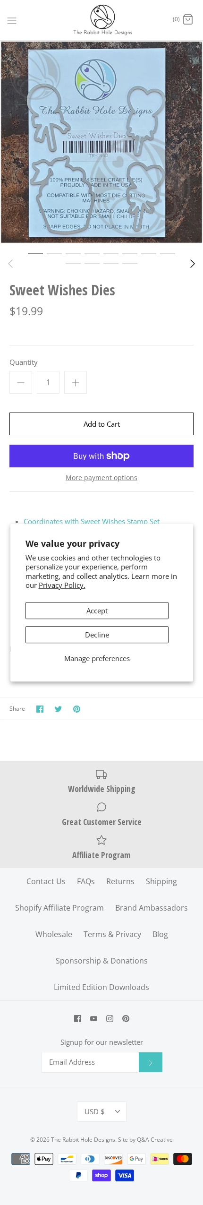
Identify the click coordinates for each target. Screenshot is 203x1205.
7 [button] (148, 253)
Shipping (161, 881)
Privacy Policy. (62, 585)
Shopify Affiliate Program (59, 908)
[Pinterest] (125, 1018)
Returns (120, 881)
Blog (160, 934)
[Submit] (150, 1062)
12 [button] (129, 262)
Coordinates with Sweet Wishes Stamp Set (92, 521)
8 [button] (167, 253)
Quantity (23, 362)
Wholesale (53, 934)
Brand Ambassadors (151, 908)
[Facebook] (77, 1018)
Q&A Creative (155, 1140)
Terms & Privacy (112, 934)
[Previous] (10, 263)
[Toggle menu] (12, 20)
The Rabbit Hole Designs (83, 1140)
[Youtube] (93, 1018)
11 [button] (111, 262)
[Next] (192, 263)
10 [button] (92, 262)
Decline (97, 634)
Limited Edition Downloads (101, 987)
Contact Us (46, 881)
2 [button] (54, 253)
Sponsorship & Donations (102, 960)
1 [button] (35, 253)
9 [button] (73, 262)
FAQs (86, 881)
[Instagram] (109, 1018)
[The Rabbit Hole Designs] (102, 20)
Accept (97, 610)
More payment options (101, 478)
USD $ (95, 1111)
